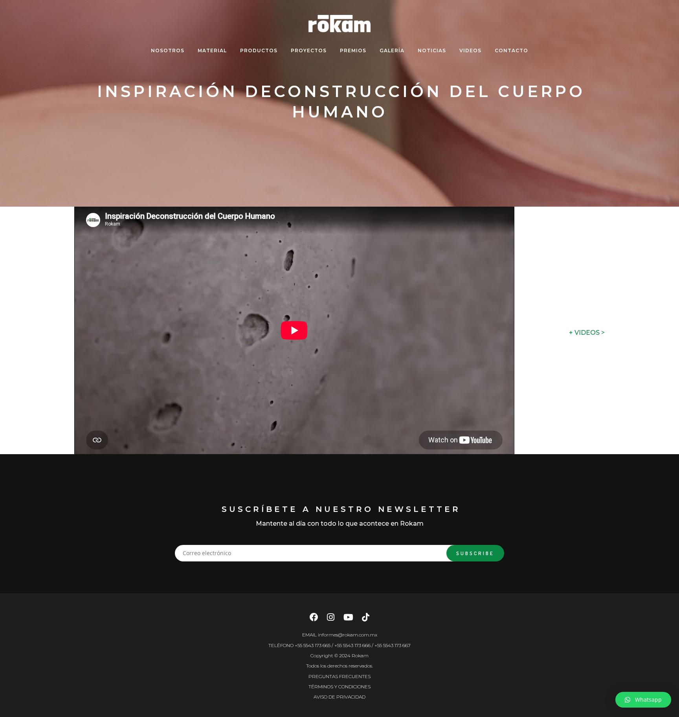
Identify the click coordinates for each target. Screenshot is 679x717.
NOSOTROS (167, 50)
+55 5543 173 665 (312, 645)
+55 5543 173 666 (352, 645)
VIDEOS (470, 50)
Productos (258, 50)
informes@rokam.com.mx (347, 635)
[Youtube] (348, 619)
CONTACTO (511, 50)
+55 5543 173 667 (392, 645)
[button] (643, 700)
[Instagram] (330, 619)
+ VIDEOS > (587, 332)
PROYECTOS (309, 50)
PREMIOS (353, 50)
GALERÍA (392, 50)
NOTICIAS (432, 50)
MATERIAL (212, 50)
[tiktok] (365, 619)
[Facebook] (314, 619)
